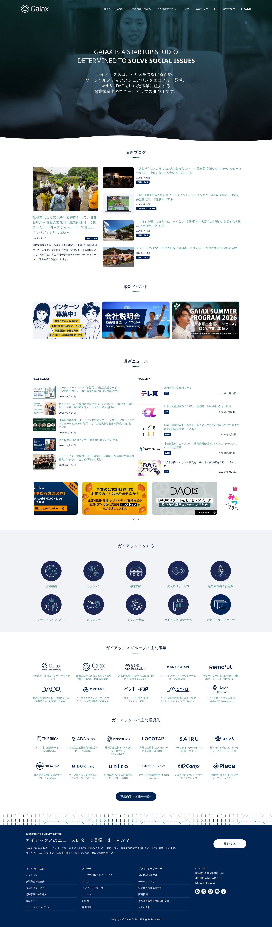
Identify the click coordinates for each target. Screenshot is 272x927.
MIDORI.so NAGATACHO (208, 877)
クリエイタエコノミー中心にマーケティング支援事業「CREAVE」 (93, 699)
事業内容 (136, 586)
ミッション (94, 586)
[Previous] (134, 519)
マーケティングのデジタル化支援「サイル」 (189, 749)
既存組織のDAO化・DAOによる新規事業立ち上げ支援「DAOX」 (51, 699)
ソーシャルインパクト (51, 620)
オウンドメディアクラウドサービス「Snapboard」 (178, 677)
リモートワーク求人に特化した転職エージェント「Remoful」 (220, 677)
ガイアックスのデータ (178, 620)
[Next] (138, 519)
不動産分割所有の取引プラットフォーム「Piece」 (224, 776)
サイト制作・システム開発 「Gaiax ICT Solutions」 (221, 699)
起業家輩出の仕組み (220, 586)
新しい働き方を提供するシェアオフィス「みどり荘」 (83, 776)
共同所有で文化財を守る (178, 387)
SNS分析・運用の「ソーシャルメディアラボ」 (51, 677)
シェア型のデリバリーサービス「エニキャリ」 (189, 776)
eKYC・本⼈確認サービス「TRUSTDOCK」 (48, 749)
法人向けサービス (178, 586)
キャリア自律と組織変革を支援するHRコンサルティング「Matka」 (178, 699)
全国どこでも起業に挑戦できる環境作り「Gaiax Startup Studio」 (93, 677)
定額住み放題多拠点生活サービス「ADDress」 (83, 749)
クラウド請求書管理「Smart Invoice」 (154, 776)
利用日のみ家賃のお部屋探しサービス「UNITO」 (118, 776)
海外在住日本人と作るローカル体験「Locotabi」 (153, 749)
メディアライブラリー (221, 620)
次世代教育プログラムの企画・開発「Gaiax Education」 (136, 677)
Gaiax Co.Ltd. (132, 919)
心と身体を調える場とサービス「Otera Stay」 (48, 776)
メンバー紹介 (136, 620)
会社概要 (51, 586)
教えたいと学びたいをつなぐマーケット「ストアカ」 (224, 749)
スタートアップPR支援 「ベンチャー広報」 (136, 699)
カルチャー (94, 620)
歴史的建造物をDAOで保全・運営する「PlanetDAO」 (118, 751)
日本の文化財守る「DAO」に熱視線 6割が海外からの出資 (197, 406)
